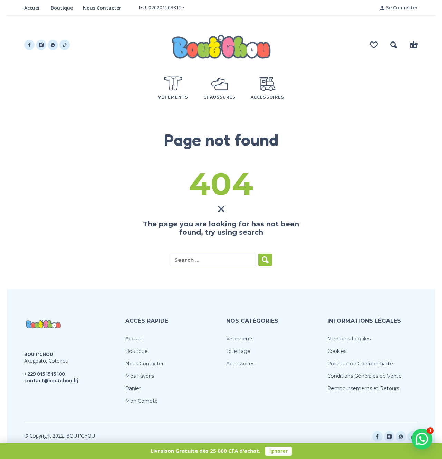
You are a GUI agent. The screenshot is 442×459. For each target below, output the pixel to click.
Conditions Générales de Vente (364, 376)
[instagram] (41, 45)
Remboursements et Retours (363, 388)
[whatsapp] (53, 45)
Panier (133, 388)
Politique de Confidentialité (360, 363)
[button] (393, 44)
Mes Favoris (139, 376)
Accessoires (240, 363)
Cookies (336, 351)
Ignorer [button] (278, 451)
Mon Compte (141, 401)
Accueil (32, 7)
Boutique (62, 7)
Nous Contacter (102, 7)
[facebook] (29, 45)
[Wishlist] (374, 44)
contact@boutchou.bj (51, 380)
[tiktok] (64, 45)
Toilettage (238, 351)
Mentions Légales (349, 339)
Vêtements (239, 339)
